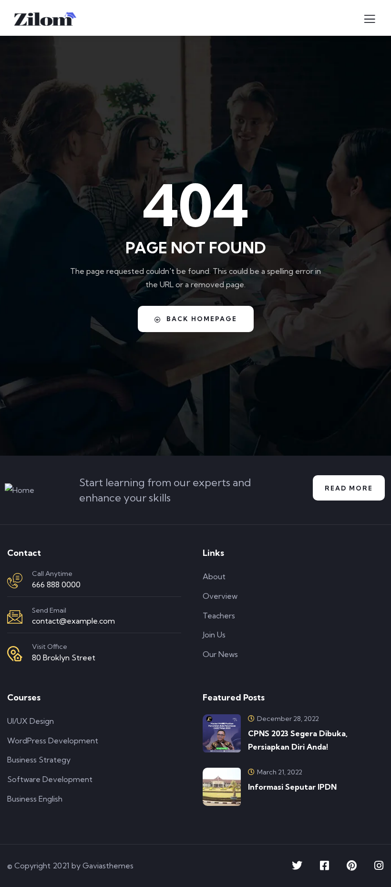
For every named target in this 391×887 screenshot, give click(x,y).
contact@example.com (73, 621)
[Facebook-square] (324, 865)
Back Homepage (201, 319)
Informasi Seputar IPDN (292, 787)
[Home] (19, 490)
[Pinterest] (351, 865)
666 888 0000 (56, 584)
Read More (349, 488)
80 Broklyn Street (63, 657)
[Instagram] (378, 865)
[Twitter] (297, 865)
